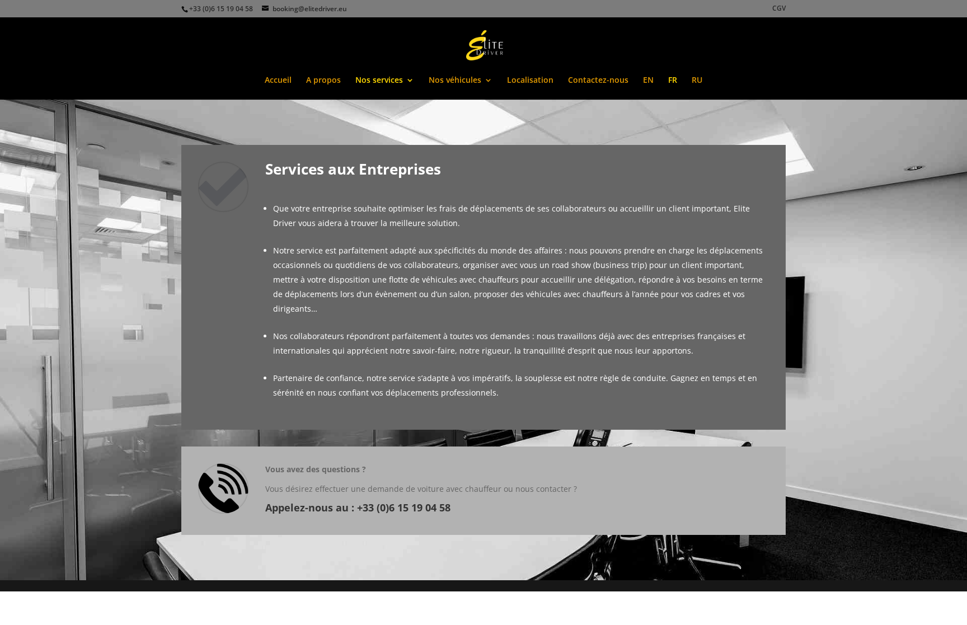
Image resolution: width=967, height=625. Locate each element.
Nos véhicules (455, 80)
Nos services (379, 80)
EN (648, 80)
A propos (323, 80)
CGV (779, 9)
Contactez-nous (598, 80)
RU (697, 80)
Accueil (278, 80)
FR (672, 80)
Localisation (530, 80)
